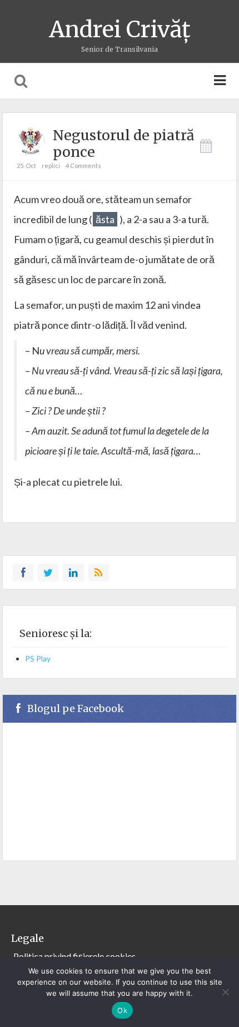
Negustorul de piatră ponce (123, 143)
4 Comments (83, 165)
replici (51, 165)
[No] (225, 992)
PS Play (38, 658)
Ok (122, 1010)
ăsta (105, 219)
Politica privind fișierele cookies (74, 956)
